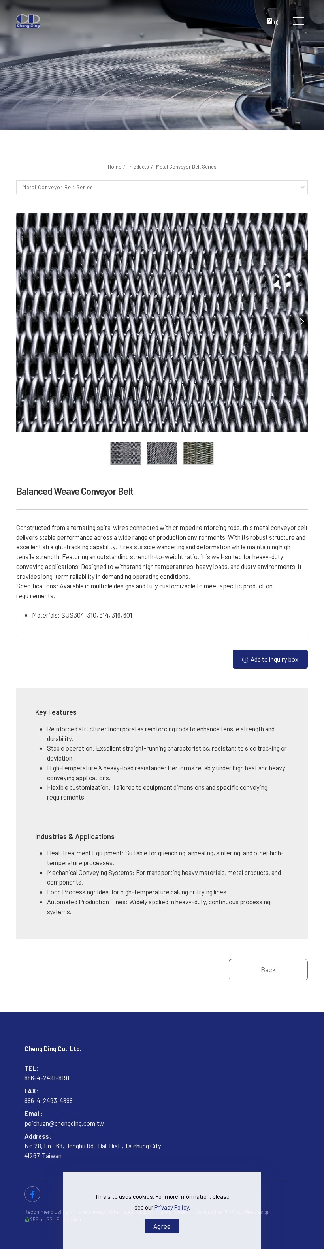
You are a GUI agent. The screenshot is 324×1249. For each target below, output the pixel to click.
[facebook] (32, 1194)
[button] (302, 322)
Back (268, 969)
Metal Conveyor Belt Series (186, 166)
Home (114, 166)
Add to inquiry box (273, 659)
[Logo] (28, 21)
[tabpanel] (162, 65)
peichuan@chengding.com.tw (64, 1123)
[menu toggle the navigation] (296, 21)
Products (138, 166)
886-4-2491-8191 (47, 1078)
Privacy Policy (171, 1207)
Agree (162, 1226)
